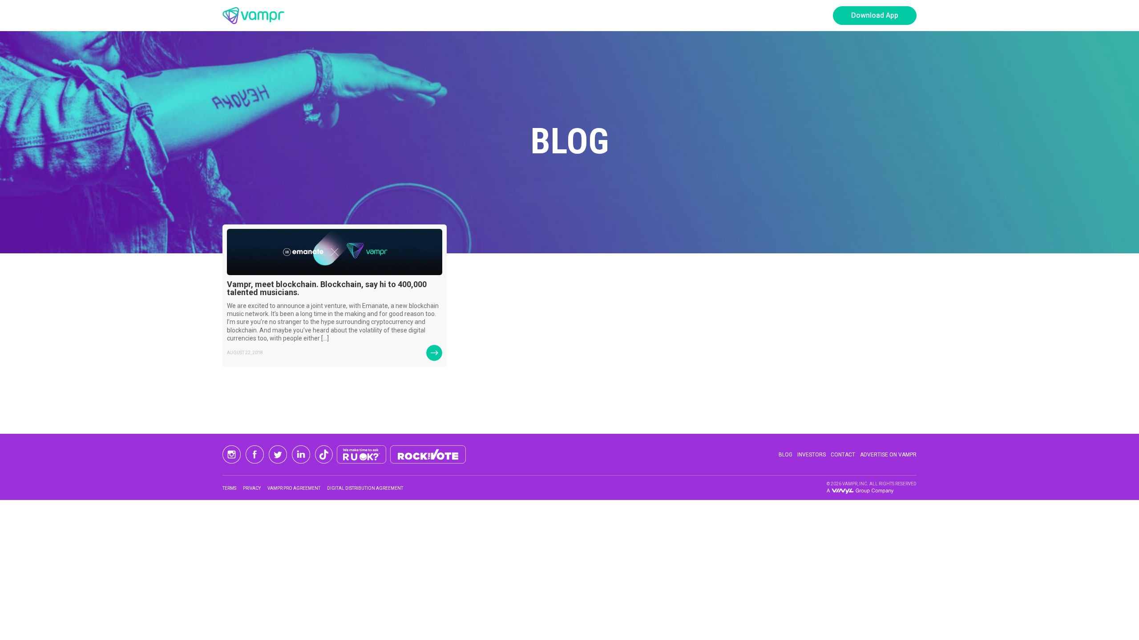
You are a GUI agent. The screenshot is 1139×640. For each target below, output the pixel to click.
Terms (229, 488)
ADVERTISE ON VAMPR (888, 455)
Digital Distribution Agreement (365, 488)
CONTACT (843, 455)
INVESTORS (811, 455)
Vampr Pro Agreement (293, 488)
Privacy (252, 488)
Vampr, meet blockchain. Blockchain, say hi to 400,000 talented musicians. (327, 288)
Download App (874, 15)
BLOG (785, 455)
